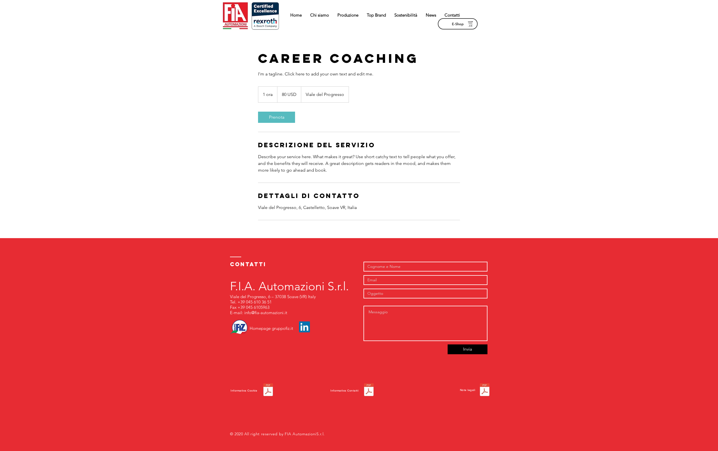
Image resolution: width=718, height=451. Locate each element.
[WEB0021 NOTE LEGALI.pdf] (484, 390)
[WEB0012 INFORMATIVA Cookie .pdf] (268, 390)
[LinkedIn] (304, 326)
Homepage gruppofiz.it (271, 328)
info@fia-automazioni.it (265, 312)
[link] (276, 117)
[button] (348, 15)
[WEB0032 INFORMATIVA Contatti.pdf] (368, 390)
